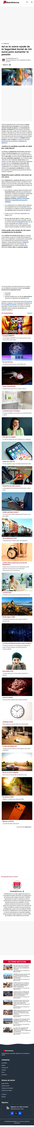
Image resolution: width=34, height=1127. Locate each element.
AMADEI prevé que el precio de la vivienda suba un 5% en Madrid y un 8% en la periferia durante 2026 (21, 975)
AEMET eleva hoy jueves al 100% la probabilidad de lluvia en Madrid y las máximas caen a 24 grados (22, 1012)
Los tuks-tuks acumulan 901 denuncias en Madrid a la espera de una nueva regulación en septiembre (22, 1029)
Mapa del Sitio (5, 1083)
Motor (3, 1072)
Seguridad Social (7, 876)
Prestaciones (5, 1067)
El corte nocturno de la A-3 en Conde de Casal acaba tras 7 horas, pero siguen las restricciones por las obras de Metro (21, 1003)
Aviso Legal (5, 1093)
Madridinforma (12, 58)
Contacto (4, 1094)
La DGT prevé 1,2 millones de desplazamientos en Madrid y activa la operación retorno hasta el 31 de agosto (21, 993)
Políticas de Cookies (7, 1090)
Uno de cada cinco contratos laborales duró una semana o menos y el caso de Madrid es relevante (21, 967)
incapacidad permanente (19, 200)
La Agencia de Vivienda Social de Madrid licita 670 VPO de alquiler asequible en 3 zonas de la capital (22, 1020)
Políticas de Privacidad (7, 1088)
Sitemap (4, 1096)
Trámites (6, 43)
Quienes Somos (6, 1085)
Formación (4, 1074)
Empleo (3, 1065)
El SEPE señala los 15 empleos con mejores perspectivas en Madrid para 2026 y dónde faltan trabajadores (21, 984)
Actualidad (4, 1063)
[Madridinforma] (10, 2)
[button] (27, 2)
